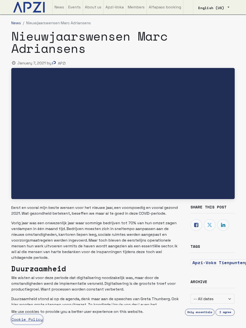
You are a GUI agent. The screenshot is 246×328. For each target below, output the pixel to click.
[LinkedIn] (223, 225)
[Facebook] (196, 225)
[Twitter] (209, 225)
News (16, 22)
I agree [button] (225, 312)
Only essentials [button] (199, 312)
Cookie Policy (27, 319)
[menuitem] (59, 7)
